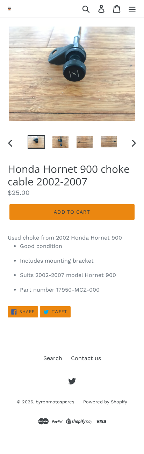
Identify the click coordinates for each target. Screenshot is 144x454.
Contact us (86, 358)
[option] (36, 142)
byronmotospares (55, 401)
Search (52, 358)
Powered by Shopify (105, 401)
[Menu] (132, 8)
